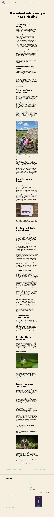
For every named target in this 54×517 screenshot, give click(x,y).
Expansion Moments (8, 481)
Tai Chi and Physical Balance (10, 507)
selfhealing (22, 463)
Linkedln (30, 483)
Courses (37, 3)
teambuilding (26, 463)
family (20, 462)
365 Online (26, 2)
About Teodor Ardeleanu (32, 489)
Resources (32, 3)
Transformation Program (33, 2)
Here (44, 493)
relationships (19, 463)
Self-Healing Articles (42, 2)
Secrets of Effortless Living (19, 2)
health (24, 462)
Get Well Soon (27, 3)
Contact (29, 480)
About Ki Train (31, 487)
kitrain (33, 462)
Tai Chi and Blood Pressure (10, 501)
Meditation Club (42, 3)
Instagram (30, 485)
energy (18, 462)
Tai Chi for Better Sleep (9, 504)
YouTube (29, 478)
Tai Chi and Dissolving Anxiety (10, 498)
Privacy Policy (30, 481)
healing (22, 462)
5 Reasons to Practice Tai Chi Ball (11, 495)
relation (35, 462)
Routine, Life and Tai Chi (9, 492)
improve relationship (28, 462)
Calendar (23, 3)
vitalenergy (29, 463)
